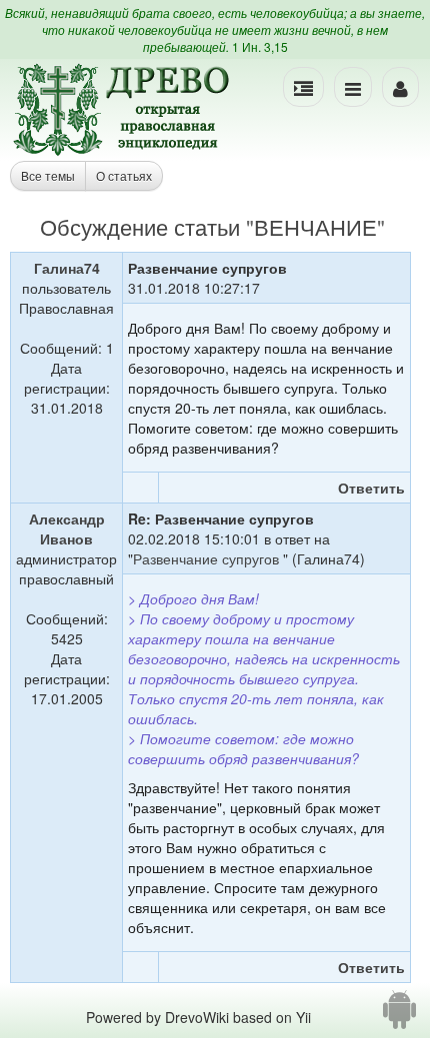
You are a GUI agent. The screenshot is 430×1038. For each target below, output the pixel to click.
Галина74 (67, 268)
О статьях (124, 175)
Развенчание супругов (208, 558)
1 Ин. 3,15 (260, 46)
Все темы (48, 175)
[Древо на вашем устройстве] (399, 1017)
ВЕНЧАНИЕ (315, 226)
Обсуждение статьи (140, 226)
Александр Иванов (67, 528)
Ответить (371, 488)
